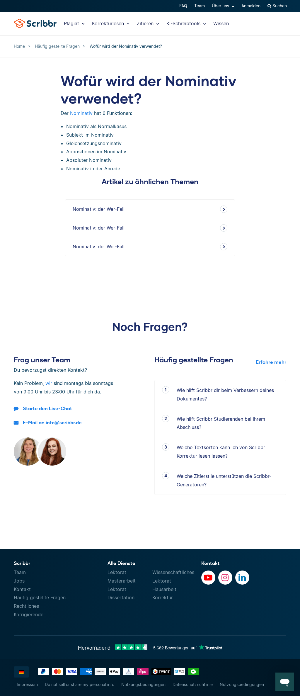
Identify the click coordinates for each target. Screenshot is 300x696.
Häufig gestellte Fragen (40, 597)
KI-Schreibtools (184, 23)
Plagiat (72, 23)
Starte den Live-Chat (47, 408)
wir (48, 383)
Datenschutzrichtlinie (193, 684)
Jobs (19, 581)
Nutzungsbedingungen (143, 684)
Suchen (279, 5)
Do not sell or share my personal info (79, 684)
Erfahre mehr (271, 362)
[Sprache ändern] (21, 672)
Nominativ (81, 113)
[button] (284, 682)
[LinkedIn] (242, 578)
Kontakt (22, 589)
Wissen (221, 23)
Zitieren (146, 23)
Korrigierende (28, 614)
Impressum (27, 684)
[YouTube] (208, 578)
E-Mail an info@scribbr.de (52, 422)
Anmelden (250, 5)
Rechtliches (26, 606)
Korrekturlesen (108, 23)
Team (199, 5)
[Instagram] (225, 578)
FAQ (183, 5)
